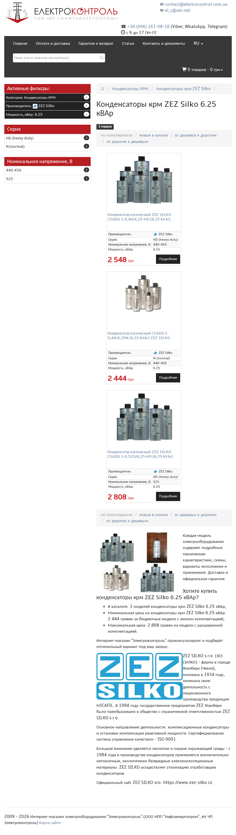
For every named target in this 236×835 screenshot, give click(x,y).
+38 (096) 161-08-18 (148, 26)
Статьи (128, 43)
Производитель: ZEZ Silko (30, 106)
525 (9, 179)
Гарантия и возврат (96, 43)
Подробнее (168, 259)
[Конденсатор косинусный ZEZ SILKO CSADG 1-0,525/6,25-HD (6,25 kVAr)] (144, 417)
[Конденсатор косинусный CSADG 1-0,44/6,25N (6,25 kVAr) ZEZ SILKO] (144, 293)
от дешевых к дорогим (195, 135)
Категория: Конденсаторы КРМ (31, 97)
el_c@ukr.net (177, 10)
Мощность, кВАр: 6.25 (24, 114)
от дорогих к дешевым (127, 141)
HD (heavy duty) (19, 138)
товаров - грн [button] (204, 69)
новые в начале (153, 135)
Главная (20, 43)
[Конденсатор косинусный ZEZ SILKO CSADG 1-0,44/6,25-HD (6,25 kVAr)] (144, 180)
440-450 (13, 170)
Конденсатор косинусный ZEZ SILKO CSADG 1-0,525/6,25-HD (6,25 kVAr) (140, 454)
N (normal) (15, 146)
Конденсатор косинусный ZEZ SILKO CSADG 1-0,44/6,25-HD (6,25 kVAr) (139, 216)
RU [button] (197, 43)
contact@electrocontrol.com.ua (196, 4)
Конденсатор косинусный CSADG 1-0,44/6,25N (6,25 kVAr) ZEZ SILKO (139, 335)
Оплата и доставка (53, 43)
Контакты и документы (164, 43)
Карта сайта (49, 822)
